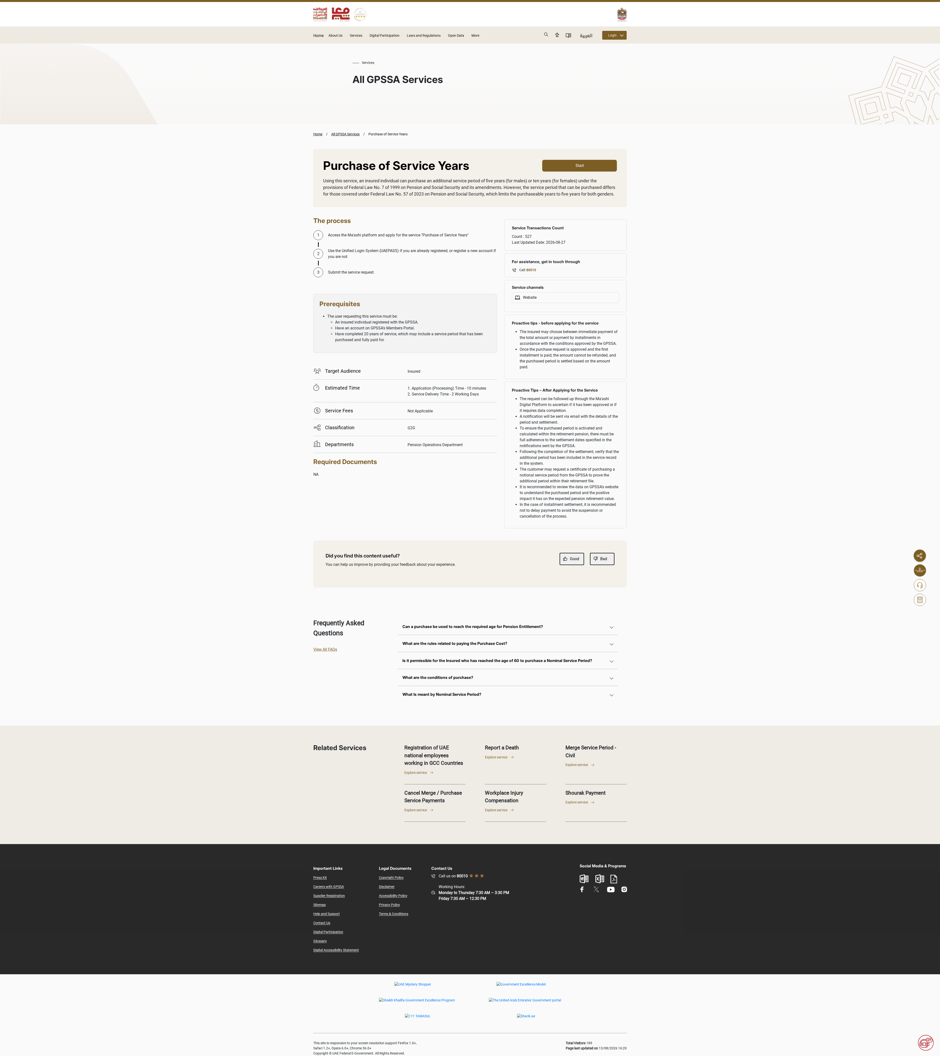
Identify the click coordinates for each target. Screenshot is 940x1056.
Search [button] (546, 34)
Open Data (456, 35)
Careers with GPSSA (328, 887)
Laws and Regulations (424, 35)
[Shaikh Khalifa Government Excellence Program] (417, 1004)
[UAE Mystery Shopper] (412, 988)
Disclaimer (387, 887)
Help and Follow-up (920, 585)
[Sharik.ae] (526, 1019)
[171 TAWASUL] (418, 1019)
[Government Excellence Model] (521, 988)
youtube (610, 889)
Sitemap (319, 905)
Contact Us (321, 923)
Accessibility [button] (557, 34)
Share (920, 555)
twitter (596, 889)
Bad (603, 559)
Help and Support (326, 914)
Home (318, 35)
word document (584, 878)
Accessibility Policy (393, 896)
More (475, 35)
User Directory (568, 35)
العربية (586, 36)
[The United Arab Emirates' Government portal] (525, 1004)
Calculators (920, 600)
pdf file (613, 879)
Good (574, 559)
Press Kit (320, 878)
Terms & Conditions (393, 914)
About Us (335, 35)
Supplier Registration (329, 896)
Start (580, 165)
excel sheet (599, 878)
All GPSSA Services (345, 134)
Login (612, 35)
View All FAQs (325, 649)
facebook (582, 889)
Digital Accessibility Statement (336, 950)
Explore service (415, 773)
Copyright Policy (391, 878)
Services (356, 35)
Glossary (320, 941)
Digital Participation (385, 35)
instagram (624, 889)
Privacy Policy (389, 905)
